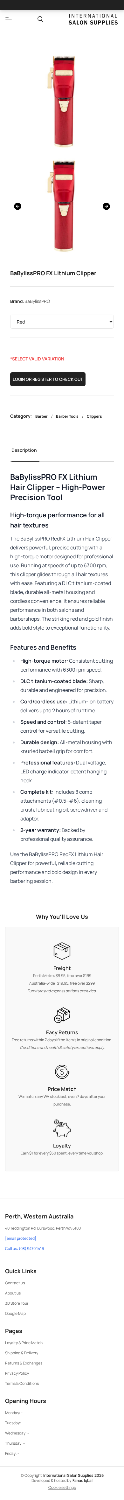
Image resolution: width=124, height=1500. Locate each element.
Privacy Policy (17, 1373)
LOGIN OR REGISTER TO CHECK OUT (48, 379)
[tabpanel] (62, 678)
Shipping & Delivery (21, 1353)
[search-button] (40, 19)
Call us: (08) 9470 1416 (24, 1248)
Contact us (15, 1283)
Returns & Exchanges (23, 1363)
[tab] (24, 452)
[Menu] (8, 19)
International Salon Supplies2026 (73, 1475)
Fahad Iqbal (82, 1480)
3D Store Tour (16, 1303)
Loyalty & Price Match (24, 1342)
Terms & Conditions (22, 1383)
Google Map (15, 1313)
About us (13, 1293)
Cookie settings (62, 1487)
